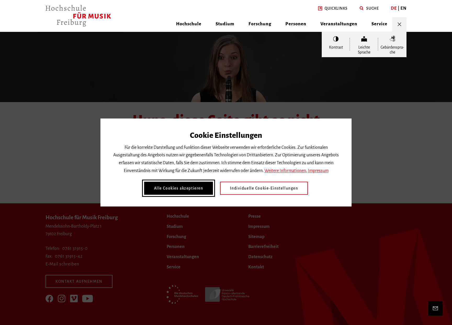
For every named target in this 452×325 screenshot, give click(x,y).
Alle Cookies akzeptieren (178, 188)
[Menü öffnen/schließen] (399, 24)
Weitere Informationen (285, 170)
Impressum (318, 170)
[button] (333, 8)
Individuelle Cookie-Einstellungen (264, 188)
